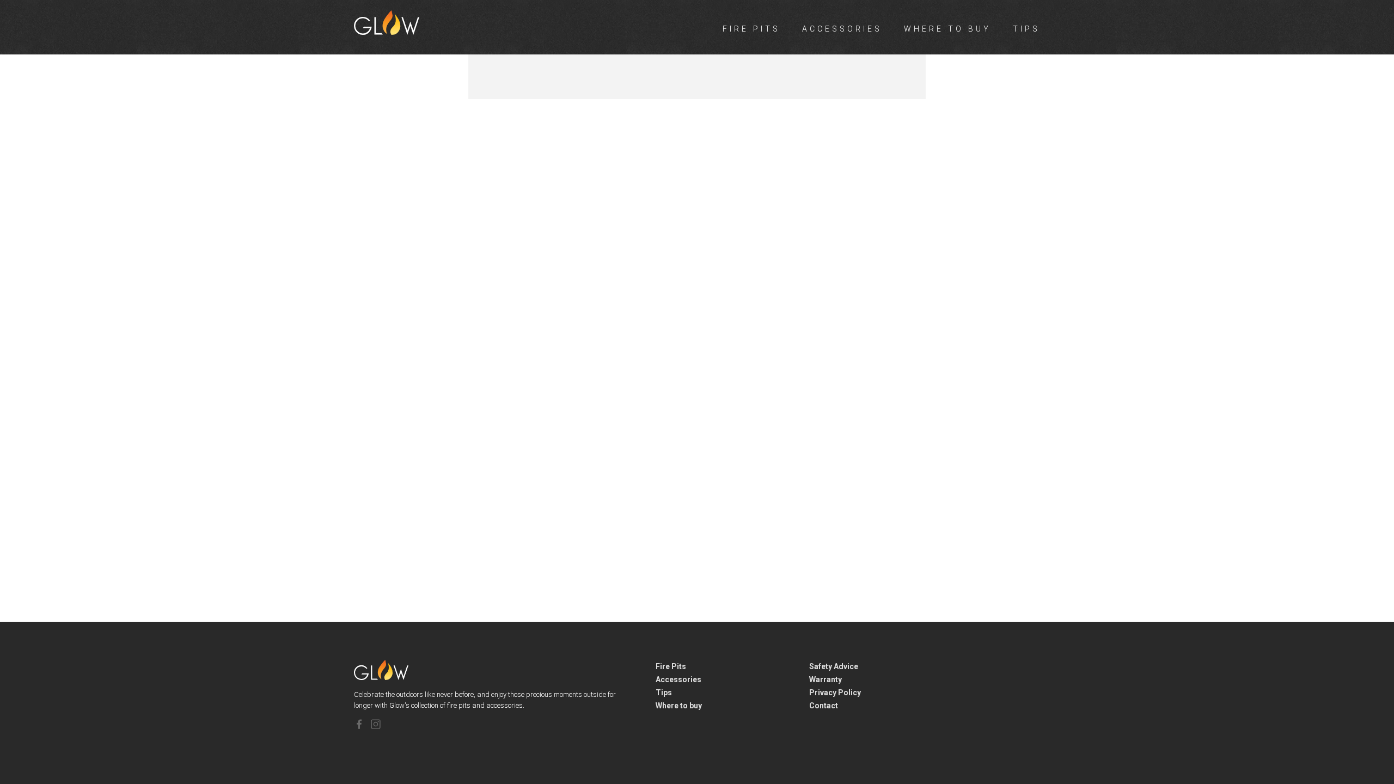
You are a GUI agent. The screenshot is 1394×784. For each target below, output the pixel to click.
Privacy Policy (835, 692)
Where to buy (947, 28)
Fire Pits (751, 28)
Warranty (825, 679)
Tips (1026, 28)
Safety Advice (833, 666)
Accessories (842, 28)
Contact (823, 705)
